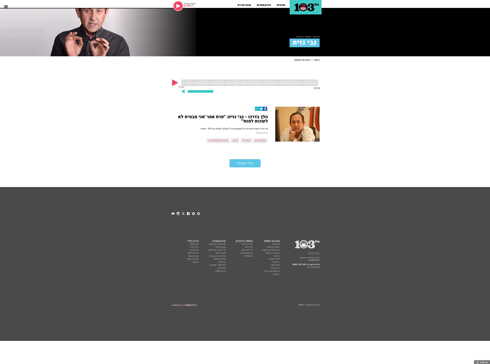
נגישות (483, 362)
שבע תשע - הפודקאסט (217, 244)
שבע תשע (276, 244)
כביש (235, 140)
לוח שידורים (194, 250)
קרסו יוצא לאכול (219, 259)
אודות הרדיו (194, 247)
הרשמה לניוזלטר (193, 259)
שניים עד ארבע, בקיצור (217, 256)
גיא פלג (277, 256)
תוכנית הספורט (274, 259)
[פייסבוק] (265, 109)
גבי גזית (299, 36)
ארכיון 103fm (220, 271)
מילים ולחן (222, 268)
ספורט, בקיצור (220, 253)
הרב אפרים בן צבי (246, 253)
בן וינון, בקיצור (220, 247)
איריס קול (276, 262)
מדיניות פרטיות (193, 253)
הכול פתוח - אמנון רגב (218, 265)
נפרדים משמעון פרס (218, 140)
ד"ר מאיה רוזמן (247, 250)
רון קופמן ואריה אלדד (272, 271)
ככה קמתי (222, 262)
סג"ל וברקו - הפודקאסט (217, 250)
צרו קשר (195, 262)
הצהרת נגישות (193, 256)
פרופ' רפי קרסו (247, 244)
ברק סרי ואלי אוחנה (272, 253)
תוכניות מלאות (302, 60)
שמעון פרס (260, 140)
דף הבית (317, 36)
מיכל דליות (249, 247)
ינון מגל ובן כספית (273, 247)
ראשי (317, 60)
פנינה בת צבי (275, 268)
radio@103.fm (314, 260)
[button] (281, 4)
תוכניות (308, 36)
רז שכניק (276, 274)
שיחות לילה (248, 256)
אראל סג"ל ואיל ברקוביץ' (270, 250)
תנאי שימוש (194, 244)
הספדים (246, 140)
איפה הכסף (275, 265)
